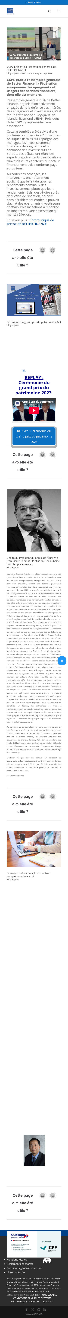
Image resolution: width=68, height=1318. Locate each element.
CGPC (23, 73)
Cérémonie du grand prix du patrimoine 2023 (34, 322)
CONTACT (48, 1301)
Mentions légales (17, 1259)
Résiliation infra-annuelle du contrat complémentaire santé (28, 874)
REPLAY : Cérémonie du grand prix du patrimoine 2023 (34, 436)
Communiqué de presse (40, 73)
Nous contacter (16, 1272)
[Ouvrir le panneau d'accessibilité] (62, 660)
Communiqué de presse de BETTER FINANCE (30, 222)
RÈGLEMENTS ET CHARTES (25, 1301)
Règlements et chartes (20, 1264)
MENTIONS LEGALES (46, 1294)
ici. (24, 370)
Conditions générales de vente (25, 1268)
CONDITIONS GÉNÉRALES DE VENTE (32, 1298)
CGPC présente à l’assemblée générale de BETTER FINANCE (31, 68)
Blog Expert (13, 73)
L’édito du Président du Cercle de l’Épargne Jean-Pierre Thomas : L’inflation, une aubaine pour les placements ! (33, 561)
